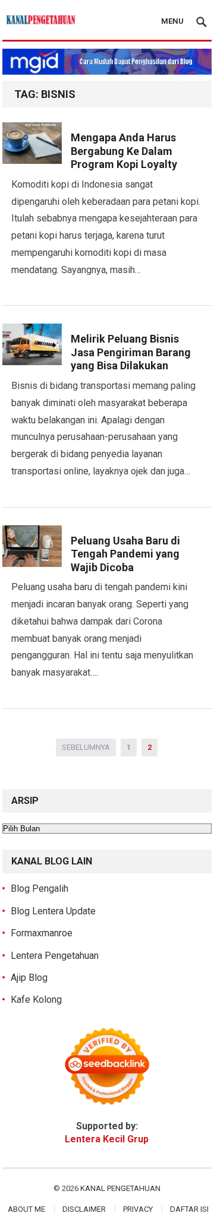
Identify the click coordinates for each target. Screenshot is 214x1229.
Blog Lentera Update (53, 911)
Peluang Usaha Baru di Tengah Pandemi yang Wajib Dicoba (125, 554)
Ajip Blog (29, 977)
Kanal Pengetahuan (120, 1188)
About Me (26, 1209)
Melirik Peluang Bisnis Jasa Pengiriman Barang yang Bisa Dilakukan (131, 352)
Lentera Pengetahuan (55, 955)
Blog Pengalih (39, 888)
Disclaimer (84, 1209)
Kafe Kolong (36, 999)
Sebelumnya (86, 747)
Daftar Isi (189, 1209)
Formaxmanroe (42, 933)
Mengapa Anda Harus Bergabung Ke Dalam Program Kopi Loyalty (124, 150)
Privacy (138, 1209)
